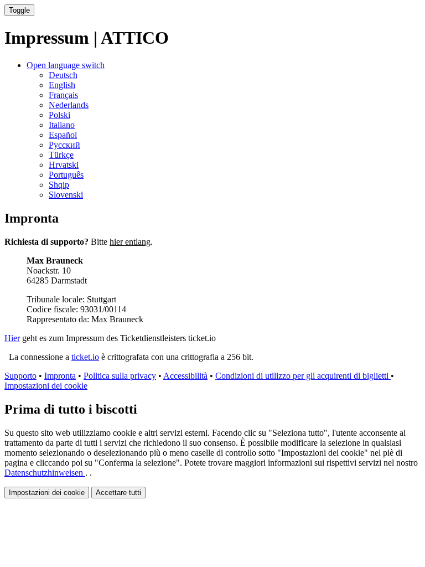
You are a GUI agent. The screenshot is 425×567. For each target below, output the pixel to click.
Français (63, 95)
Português (66, 174)
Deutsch (63, 75)
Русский (64, 145)
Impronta (60, 375)
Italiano (62, 125)
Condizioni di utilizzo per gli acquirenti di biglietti (303, 375)
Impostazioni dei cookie (45, 385)
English (62, 85)
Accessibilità (185, 375)
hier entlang (130, 241)
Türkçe (61, 154)
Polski (59, 115)
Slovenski (66, 194)
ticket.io (85, 357)
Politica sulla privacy (120, 375)
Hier (12, 338)
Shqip (59, 184)
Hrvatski (64, 164)
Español (63, 135)
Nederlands (69, 105)
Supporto (20, 375)
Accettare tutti (118, 492)
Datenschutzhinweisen (44, 472)
